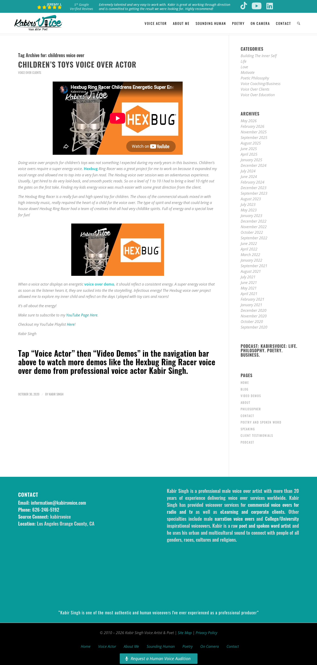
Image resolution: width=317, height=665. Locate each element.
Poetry (187, 646)
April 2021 (249, 293)
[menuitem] (156, 23)
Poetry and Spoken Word (261, 422)
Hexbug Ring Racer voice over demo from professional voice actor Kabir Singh (116, 366)
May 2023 (249, 210)
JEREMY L (54, 4)
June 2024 (249, 176)
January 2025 (251, 159)
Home (245, 382)
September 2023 (254, 193)
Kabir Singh (56, 394)
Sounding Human (161, 646)
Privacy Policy (206, 632)
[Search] (298, 23)
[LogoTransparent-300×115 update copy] (38, 23)
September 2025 (254, 137)
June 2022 (249, 243)
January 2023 (251, 215)
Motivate (248, 72)
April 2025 (249, 154)
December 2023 (253, 187)
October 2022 (252, 232)
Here (70, 324)
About (245, 402)
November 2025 (254, 132)
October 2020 (252, 321)
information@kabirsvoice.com (58, 502)
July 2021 (248, 277)
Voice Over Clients (29, 72)
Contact (247, 415)
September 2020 (254, 327)
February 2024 (252, 182)
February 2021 (252, 299)
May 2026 (249, 120)
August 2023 (251, 198)
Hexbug (91, 168)
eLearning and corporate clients (252, 511)
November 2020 (254, 316)
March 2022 (250, 254)
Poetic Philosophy (255, 78)
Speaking (248, 429)
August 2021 (251, 271)
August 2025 (251, 143)
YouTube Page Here (81, 315)
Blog (245, 389)
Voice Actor (107, 646)
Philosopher (251, 409)
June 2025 (249, 148)
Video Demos (251, 395)
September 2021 (254, 265)
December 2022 (253, 221)
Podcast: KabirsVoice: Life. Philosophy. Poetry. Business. (269, 350)
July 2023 (248, 204)
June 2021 (249, 282)
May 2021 (249, 288)
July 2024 (248, 171)
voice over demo (99, 284)
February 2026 (252, 126)
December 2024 (253, 165)
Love (244, 66)
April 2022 (249, 249)
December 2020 (253, 310)
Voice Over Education (258, 94)
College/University (282, 518)
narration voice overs (234, 518)
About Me (131, 646)
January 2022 (251, 260)
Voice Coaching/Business (261, 83)
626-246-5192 (45, 509)
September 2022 (254, 237)
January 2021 (251, 304)
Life (243, 61)
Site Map (185, 632)
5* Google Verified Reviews (81, 6)
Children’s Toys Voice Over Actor (77, 64)
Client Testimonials (257, 435)
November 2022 (254, 226)
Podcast (247, 442)
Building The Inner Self (259, 55)
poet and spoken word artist (265, 525)
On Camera (209, 646)
